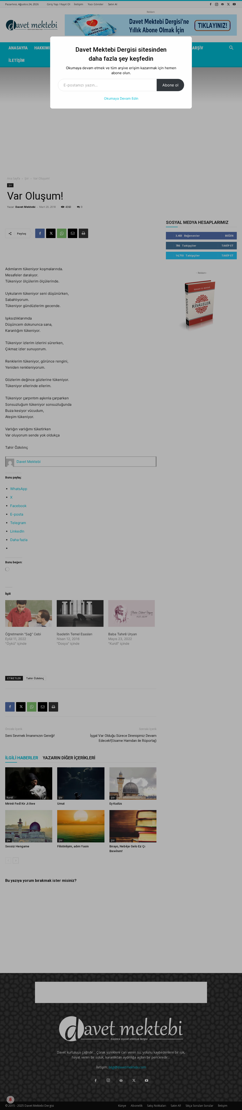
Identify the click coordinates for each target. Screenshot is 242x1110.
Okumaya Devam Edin (121, 98)
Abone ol (170, 85)
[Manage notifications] (10, 1099)
